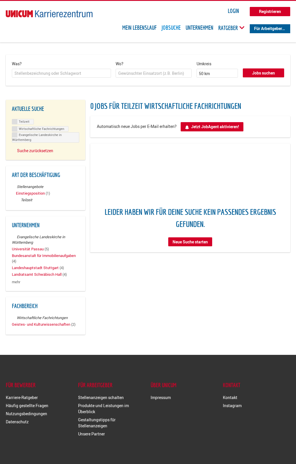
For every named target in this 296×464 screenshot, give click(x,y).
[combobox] (61, 73)
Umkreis (204, 63)
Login (233, 11)
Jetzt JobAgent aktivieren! (215, 126)
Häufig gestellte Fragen (27, 405)
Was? (17, 63)
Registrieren (270, 11)
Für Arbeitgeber (268, 28)
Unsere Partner (91, 434)
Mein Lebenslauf (139, 28)
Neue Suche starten (190, 242)
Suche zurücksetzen (35, 150)
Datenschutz (17, 421)
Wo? (119, 63)
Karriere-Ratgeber (22, 397)
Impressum (161, 397)
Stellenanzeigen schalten (101, 397)
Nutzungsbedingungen (26, 413)
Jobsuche (171, 28)
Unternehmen (199, 28)
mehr (16, 281)
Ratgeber (228, 28)
